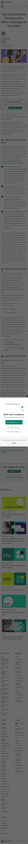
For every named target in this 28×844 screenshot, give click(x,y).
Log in (20, 431)
